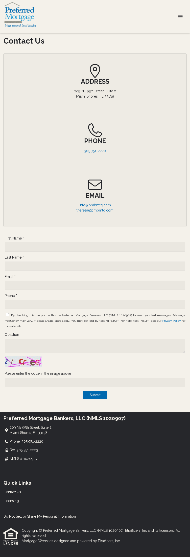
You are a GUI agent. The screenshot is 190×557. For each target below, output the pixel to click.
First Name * (14, 238)
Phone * (11, 296)
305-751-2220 (95, 151)
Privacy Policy (171, 320)
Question (12, 335)
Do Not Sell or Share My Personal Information (39, 516)
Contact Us (12, 492)
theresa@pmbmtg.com (95, 210)
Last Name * (14, 257)
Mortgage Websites (38, 541)
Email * (10, 277)
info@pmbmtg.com (95, 205)
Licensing (11, 501)
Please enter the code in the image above (38, 373)
